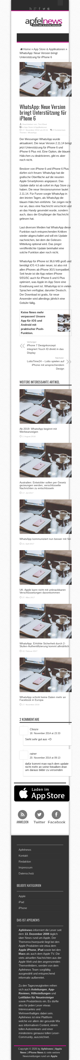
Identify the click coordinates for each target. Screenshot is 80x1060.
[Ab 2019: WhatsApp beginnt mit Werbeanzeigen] (46, 406)
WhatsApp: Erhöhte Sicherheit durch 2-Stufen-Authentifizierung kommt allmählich (44, 645)
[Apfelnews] (43, 22)
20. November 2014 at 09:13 (45, 757)
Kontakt (23, 855)
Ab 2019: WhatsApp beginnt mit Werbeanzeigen (38, 430)
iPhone (23, 908)
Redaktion (25, 861)
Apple (22, 896)
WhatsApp (32, 133)
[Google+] (35, 8)
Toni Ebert (42, 124)
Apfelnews (25, 849)
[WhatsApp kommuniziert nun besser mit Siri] (46, 516)
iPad (21, 902)
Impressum (26, 867)
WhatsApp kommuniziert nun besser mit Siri (45, 538)
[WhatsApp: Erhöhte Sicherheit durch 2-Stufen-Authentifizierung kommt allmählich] (46, 620)
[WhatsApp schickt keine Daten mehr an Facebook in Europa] (46, 674)
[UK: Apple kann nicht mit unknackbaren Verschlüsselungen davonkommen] (46, 567)
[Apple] (48, 8)
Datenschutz (26, 873)
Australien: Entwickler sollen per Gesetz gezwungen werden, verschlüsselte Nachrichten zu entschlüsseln (43, 485)
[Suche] (60, 3)
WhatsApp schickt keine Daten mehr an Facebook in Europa (43, 698)
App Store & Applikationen (49, 49)
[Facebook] (39, 8)
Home (27, 49)
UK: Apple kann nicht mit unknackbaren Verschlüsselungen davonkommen (43, 591)
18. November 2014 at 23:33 (45, 733)
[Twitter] (44, 8)
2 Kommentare (59, 130)
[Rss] (31, 8)
